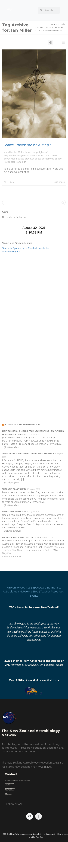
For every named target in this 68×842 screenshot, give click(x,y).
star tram (16, 162)
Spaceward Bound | (45, 587)
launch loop (31, 152)
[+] (34, 93)
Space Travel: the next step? (27, 145)
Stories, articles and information (22, 425)
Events (34, 595)
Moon (14, 158)
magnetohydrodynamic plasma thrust (24, 155)
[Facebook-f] (38, 816)
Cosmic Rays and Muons (14, 512)
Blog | (36, 591)
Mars (48, 155)
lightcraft (44, 152)
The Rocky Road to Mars (14, 489)
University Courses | (19, 587)
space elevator (26, 158)
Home (52, 24)
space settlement (44, 158)
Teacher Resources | (52, 591)
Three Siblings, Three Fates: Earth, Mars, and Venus (28, 454)
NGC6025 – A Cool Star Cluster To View (21, 537)
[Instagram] (29, 816)
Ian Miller (19, 152)
